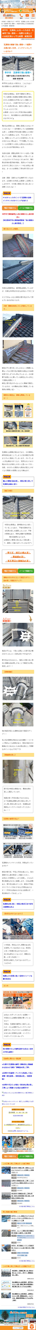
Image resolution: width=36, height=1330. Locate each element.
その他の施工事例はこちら (27, 1206)
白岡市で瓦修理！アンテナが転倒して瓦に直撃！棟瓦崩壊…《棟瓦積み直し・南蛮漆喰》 (17, 1076)
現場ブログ (11, 21)
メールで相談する (26, 208)
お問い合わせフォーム (20, 1131)
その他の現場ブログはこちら (26, 1307)
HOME (4, 21)
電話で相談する (10, 208)
